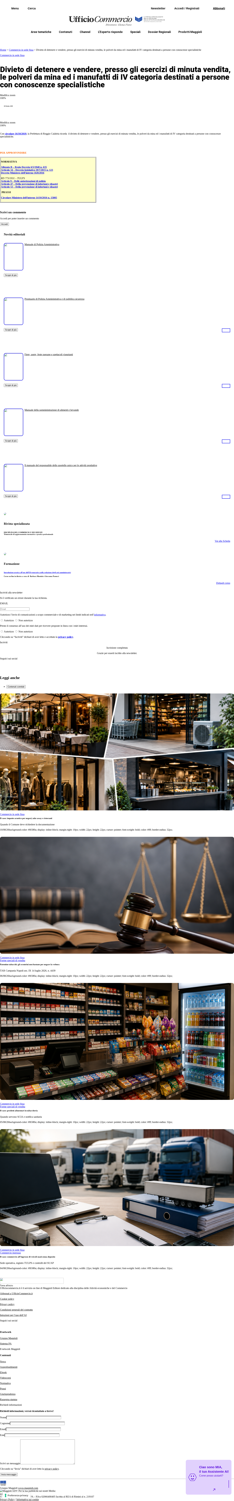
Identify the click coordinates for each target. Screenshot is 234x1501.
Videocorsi (5, 1377)
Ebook (3, 1372)
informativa (100, 614)
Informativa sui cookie (27, 1499)
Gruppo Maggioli (9, 1338)
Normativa (5, 1383)
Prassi (3, 1388)
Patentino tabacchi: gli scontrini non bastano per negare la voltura (30, 964)
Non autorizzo (25, 620)
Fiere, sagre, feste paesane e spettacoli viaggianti (49, 354)
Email (3, 1429)
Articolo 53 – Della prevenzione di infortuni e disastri (29, 186)
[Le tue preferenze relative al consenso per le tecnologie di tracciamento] (17, 1495)
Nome (3, 1417)
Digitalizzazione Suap (107, 39)
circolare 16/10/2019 (15, 133)
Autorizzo (9, 620)
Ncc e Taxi (164, 39)
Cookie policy (7, 1299)
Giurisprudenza (7, 1394)
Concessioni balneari (138, 39)
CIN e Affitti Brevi (188, 39)
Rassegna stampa (8, 1399)
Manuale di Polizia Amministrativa (42, 244)
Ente (2, 1435)
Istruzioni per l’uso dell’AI (13, 1315)
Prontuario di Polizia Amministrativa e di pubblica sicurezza (54, 299)
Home (3, 50)
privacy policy (65, 637)
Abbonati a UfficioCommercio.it (16, 1293)
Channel (85, 32)
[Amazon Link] (226, 330)
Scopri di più (11, 275)
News (3, 1361)
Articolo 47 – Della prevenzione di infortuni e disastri (29, 184)
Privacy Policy (7, 1499)
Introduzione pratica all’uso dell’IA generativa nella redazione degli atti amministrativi (37, 572)
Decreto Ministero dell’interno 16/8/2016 (22, 172)
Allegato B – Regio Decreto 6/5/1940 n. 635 (24, 167)
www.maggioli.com (28, 1488)
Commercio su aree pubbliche (70, 39)
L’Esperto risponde (110, 32)
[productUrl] (13, 269)
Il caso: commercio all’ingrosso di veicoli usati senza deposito (27, 1257)
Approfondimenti (8, 1367)
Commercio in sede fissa (21, 50)
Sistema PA (6, 1343)
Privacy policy (7, 1304)
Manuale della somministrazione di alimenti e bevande (52, 410)
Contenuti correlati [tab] (16, 687)
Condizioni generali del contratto (16, 1309)
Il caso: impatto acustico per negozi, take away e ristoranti (26, 818)
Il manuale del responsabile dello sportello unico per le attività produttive (61, 465)
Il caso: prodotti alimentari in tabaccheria (19, 1110)
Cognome (5, 1423)
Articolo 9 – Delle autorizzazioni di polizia (23, 181)
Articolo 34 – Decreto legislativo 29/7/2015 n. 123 (27, 170)
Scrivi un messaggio (10, 1463)
